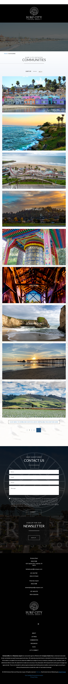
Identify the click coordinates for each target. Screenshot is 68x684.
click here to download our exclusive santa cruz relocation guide (34, 422)
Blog (34, 647)
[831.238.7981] (34, 2)
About (34, 633)
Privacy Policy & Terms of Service (31, 506)
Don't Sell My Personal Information (34, 675)
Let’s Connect (34, 650)
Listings (34, 636)
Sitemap (38, 672)
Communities (34, 640)
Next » (38, 430)
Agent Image (62, 672)
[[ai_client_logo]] (34, 13)
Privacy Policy (34, 677)
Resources (34, 643)
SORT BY (28, 71)
